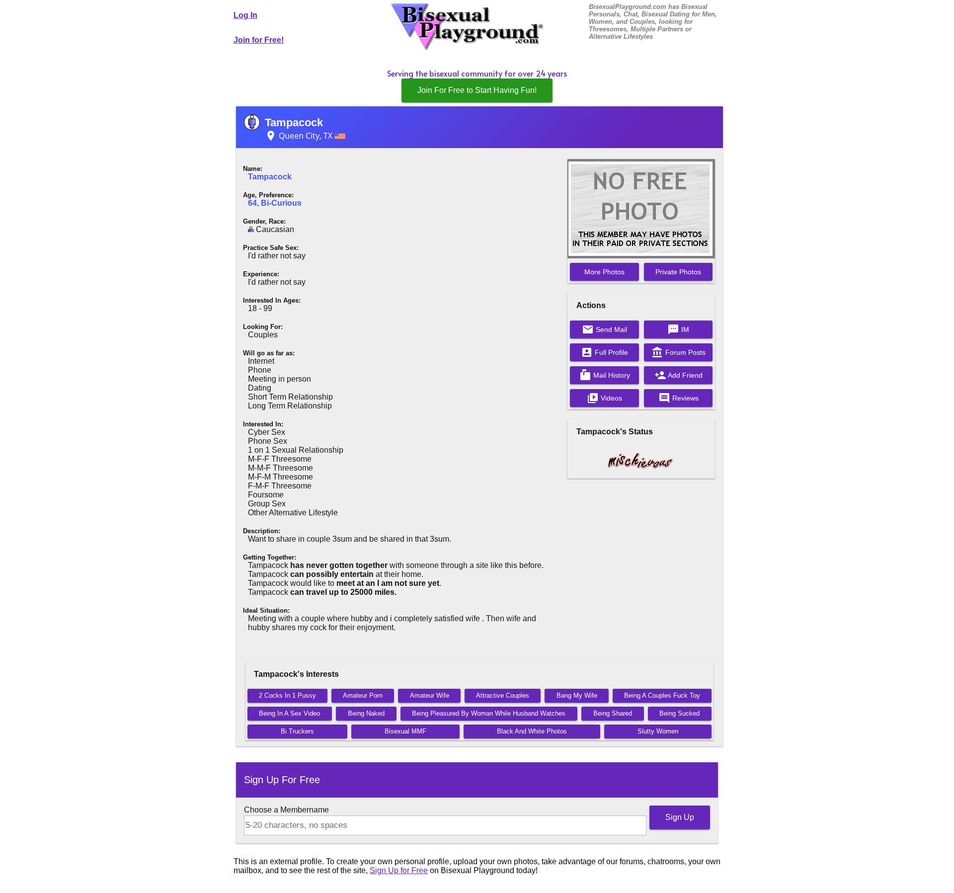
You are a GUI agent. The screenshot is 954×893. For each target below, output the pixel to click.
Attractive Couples (502, 695)
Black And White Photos (532, 731)
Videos (604, 398)
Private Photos (678, 272)
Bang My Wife (576, 695)
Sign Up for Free (399, 870)
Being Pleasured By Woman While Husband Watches (488, 713)
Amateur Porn (363, 695)
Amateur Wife (429, 695)
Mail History (604, 375)
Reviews (678, 398)
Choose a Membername (286, 810)
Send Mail (604, 329)
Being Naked (366, 713)
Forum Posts (678, 352)
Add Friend (678, 375)
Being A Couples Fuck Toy (662, 695)
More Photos (604, 272)
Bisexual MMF (405, 731)
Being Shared (612, 713)
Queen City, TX (299, 135)
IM (678, 329)
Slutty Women (657, 731)
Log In (245, 15)
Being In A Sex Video (289, 713)
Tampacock (294, 122)
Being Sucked (679, 713)
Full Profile (604, 352)
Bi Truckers (297, 731)
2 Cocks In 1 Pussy (287, 695)
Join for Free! (259, 40)
